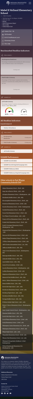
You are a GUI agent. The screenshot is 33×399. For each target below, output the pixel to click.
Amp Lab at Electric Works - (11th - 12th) (13, 191)
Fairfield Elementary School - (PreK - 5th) (13, 210)
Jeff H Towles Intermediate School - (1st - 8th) (15, 244)
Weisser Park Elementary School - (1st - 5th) (14, 338)
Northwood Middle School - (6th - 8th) (13, 296)
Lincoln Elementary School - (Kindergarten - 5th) (15, 268)
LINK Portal (4, 379)
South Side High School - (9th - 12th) (12, 316)
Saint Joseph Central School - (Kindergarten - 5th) (16, 310)
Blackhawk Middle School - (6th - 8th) (12, 197)
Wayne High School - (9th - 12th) (11, 331)
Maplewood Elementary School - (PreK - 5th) (14, 274)
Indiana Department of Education (9, 374)
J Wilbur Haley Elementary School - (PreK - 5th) (15, 241)
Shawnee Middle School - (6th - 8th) (12, 313)
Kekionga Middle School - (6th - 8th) (12, 255)
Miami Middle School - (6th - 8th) (11, 283)
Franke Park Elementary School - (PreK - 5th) (14, 222)
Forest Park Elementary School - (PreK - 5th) (14, 213)
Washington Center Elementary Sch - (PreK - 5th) (15, 325)
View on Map (5, 24)
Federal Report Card (7, 26)
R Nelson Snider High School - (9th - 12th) (13, 302)
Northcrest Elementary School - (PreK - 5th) (14, 289)
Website (4, 21)
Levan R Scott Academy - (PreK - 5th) (12, 265)
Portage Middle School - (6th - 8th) (12, 299)
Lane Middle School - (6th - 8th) (11, 262)
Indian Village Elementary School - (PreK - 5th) (15, 238)
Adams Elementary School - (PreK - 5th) (13, 188)
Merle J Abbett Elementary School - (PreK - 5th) (15, 280)
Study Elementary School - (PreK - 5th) (13, 322)
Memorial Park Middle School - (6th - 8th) (13, 277)
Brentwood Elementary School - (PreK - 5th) (14, 203)
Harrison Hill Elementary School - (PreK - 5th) (15, 235)
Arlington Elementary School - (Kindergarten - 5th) (16, 194)
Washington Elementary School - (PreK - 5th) (14, 328)
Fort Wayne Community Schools (13, 181)
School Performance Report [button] (9, 23)
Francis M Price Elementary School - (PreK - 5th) (15, 219)
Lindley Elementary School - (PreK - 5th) (13, 271)
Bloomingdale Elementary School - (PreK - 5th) (15, 200)
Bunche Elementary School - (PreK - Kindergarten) (16, 206)
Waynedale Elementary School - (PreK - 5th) (14, 335)
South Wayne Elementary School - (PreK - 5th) (15, 319)
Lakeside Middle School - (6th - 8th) (12, 258)
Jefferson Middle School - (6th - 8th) (12, 247)
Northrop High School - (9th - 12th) (12, 292)
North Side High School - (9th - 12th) (12, 286)
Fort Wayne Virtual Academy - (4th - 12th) (13, 216)
